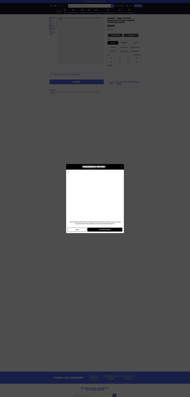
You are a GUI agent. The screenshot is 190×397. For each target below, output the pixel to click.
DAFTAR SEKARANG (105, 229)
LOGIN (77, 229)
